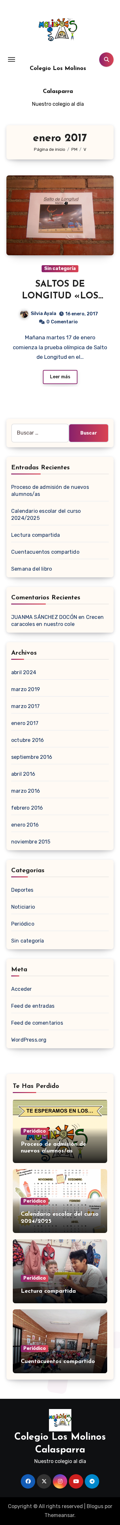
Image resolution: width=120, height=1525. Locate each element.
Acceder (21, 989)
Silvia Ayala (43, 313)
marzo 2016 (25, 791)
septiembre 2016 (31, 757)
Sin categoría (60, 268)
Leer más (60, 377)
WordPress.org (29, 1040)
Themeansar (59, 1515)
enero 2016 (25, 825)
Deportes (22, 890)
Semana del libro (31, 569)
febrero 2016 (27, 808)
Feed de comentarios (37, 1023)
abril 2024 (23, 672)
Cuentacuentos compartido (45, 552)
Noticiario (23, 907)
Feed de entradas (32, 1006)
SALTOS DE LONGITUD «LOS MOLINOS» (60, 296)
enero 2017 (24, 723)
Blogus (95, 1506)
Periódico (22, 924)
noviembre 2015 (30, 842)
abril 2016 (23, 774)
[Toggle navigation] (11, 59)
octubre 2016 (27, 740)
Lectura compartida (35, 535)
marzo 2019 (25, 689)
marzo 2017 (25, 706)
